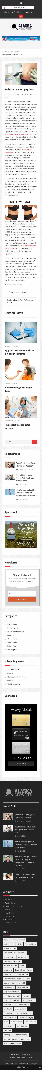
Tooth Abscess (30, 1022)
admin (26, 94)
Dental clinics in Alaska (23, 970)
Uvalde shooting (13, 684)
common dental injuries (12, 961)
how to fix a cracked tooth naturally (16, 1004)
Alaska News (12, 624)
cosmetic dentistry (10, 966)
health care (16, 1000)
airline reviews (9, 944)
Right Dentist (8, 1013)
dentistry (10, 635)
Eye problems (9, 987)
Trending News (15, 661)
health (6, 1000)
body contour (11, 285)
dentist (27, 979)
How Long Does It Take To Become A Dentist (20, 301)
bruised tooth (22, 957)
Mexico (10, 680)
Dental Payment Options (13, 979)
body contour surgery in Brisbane (17, 134)
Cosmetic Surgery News (17, 292)
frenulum (26, 996)
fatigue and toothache (11, 992)
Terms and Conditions (17, 1057)
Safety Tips (11, 646)
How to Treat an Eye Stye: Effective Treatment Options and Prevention (26, 493)
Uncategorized (12, 649)
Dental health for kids (15, 631)
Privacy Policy (26, 1054)
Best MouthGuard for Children (14, 953)
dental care (8, 970)
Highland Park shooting (16, 677)
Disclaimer (15, 1054)
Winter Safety (25, 1039)
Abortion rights (13, 670)
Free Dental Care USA (12, 996)
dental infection (22, 974)
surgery (19, 285)
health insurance (29, 1000)
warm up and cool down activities (16, 1035)
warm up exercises (10, 1039)
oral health (8, 1009)
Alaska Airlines (30, 944)
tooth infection (22, 1026)
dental (22, 966)
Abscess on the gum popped (14, 940)
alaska (19, 944)
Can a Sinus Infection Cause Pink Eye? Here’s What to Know (25, 478)
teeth (6, 1022)
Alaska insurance (10, 948)
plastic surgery (20, 1009)
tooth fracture (9, 1026)
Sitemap (30, 1057)
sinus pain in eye (10, 1017)
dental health (8, 974)
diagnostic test (9, 983)
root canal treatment (24, 1013)
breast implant (9, 957)
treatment (7, 1030)
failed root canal (23, 987)
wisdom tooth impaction (12, 1043)
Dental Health (12, 628)
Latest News (12, 642)
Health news (12, 639)
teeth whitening (16, 1022)
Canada (10, 673)
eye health (21, 983)
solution (22, 1017)
